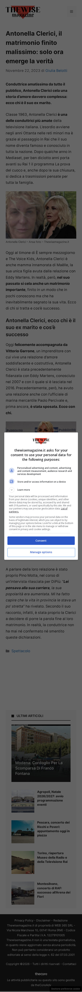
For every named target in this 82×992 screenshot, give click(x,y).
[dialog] (41, 496)
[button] (41, 490)
